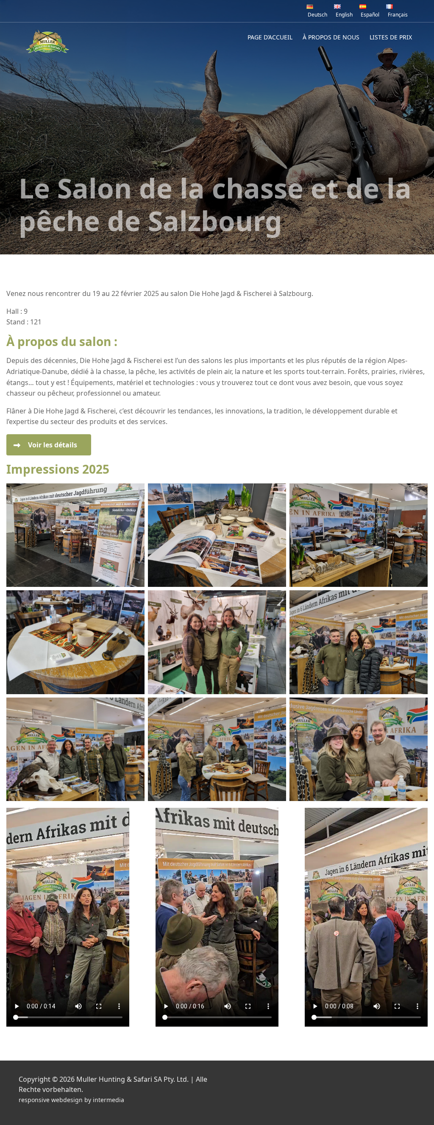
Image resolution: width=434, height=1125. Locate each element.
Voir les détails (52, 444)
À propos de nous (331, 37)
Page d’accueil (270, 37)
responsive (34, 1100)
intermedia (108, 1100)
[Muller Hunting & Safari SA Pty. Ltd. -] (47, 41)
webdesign (67, 1100)
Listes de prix (391, 37)
